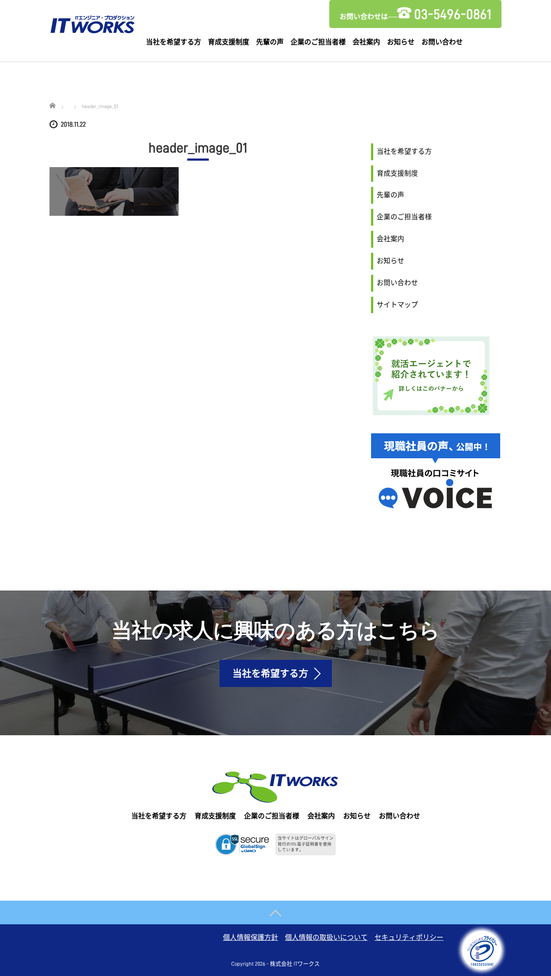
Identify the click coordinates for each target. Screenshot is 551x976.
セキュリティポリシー (409, 937)
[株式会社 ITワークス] (93, 23)
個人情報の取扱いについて (326, 937)
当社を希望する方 (173, 42)
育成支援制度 (228, 42)
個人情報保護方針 (250, 937)
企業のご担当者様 (318, 42)
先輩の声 (270, 42)
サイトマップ (397, 305)
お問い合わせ (442, 42)
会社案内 (366, 42)
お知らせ (401, 42)
